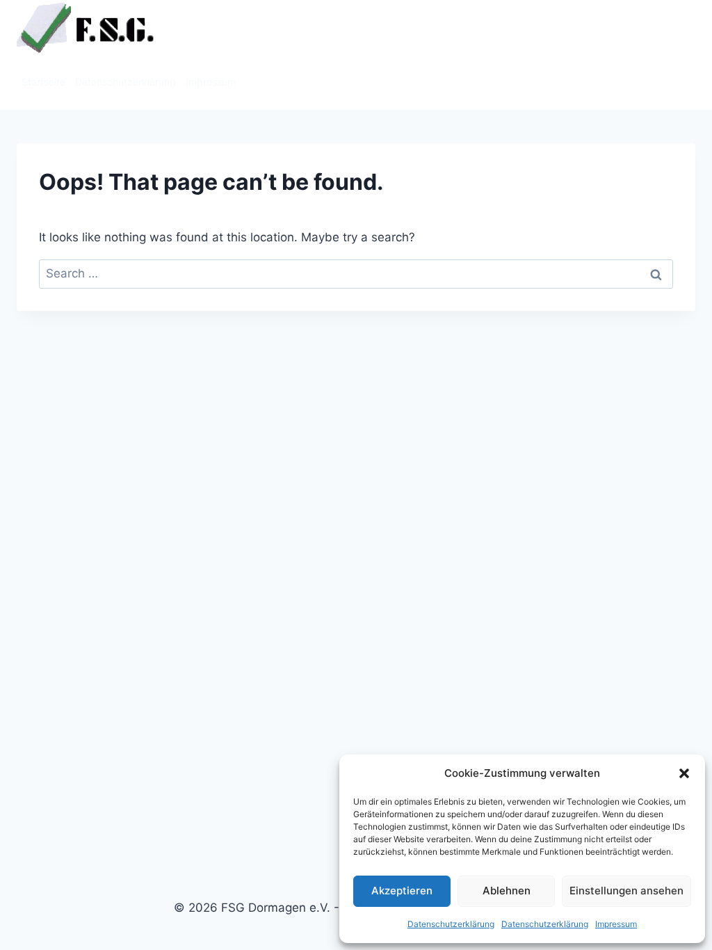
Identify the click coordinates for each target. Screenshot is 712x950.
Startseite (43, 82)
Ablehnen (507, 890)
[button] (684, 773)
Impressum (616, 924)
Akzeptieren (401, 890)
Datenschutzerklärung (450, 924)
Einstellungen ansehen (626, 890)
